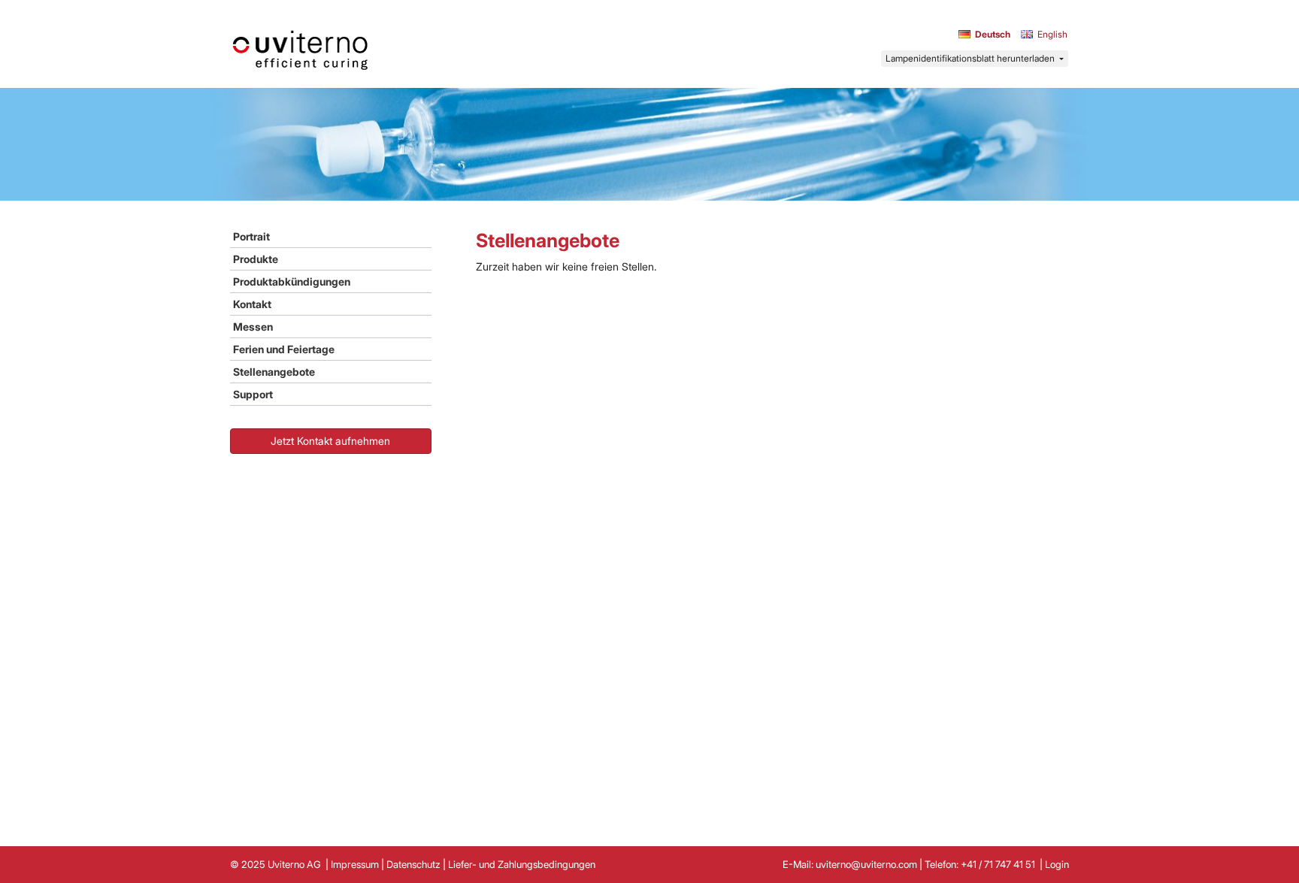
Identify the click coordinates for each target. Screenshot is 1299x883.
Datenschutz (413, 864)
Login (1057, 864)
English (1052, 34)
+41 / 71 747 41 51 (999, 864)
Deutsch (992, 34)
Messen (253, 326)
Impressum (355, 864)
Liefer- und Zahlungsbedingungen (521, 864)
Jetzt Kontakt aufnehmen (330, 440)
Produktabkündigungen (291, 281)
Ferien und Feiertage (284, 349)
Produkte (255, 259)
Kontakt (252, 304)
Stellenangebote (274, 371)
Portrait (251, 236)
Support (253, 394)
